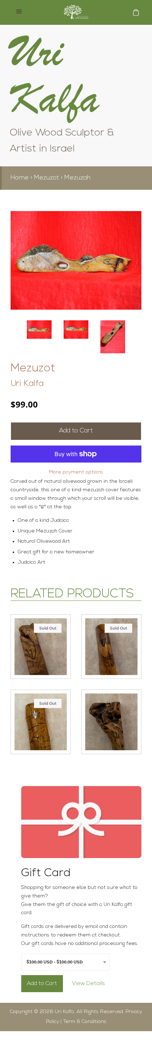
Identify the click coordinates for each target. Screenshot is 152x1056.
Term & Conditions (84, 1021)
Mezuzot (46, 178)
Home (20, 178)
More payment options (76, 472)
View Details (88, 983)
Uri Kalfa (27, 384)
